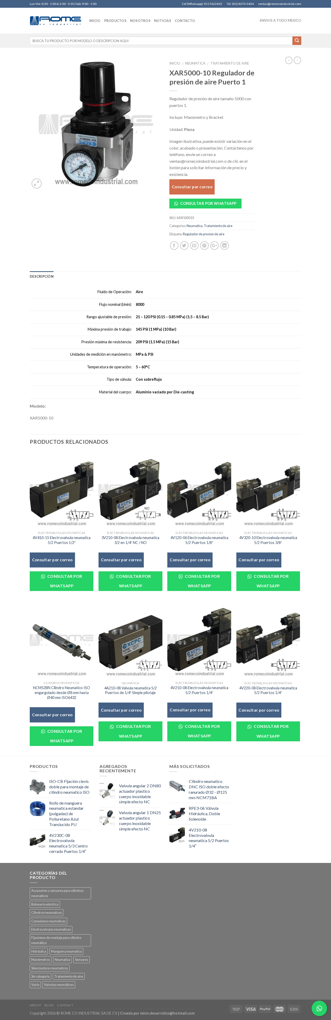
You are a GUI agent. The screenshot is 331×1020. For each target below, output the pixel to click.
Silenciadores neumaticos (49, 968)
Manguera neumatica (66, 951)
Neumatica (195, 63)
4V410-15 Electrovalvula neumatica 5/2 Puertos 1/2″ (62, 540)
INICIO (95, 21)
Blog (49, 1005)
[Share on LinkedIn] (224, 245)
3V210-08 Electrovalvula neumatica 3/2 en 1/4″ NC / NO (130, 540)
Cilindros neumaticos (46, 912)
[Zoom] (37, 183)
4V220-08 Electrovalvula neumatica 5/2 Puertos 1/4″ (268, 690)
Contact (65, 1005)
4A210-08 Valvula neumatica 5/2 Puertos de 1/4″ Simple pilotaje (130, 690)
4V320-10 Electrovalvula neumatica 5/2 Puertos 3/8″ (268, 540)
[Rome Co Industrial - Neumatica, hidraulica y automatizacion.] (55, 20)
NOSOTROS (140, 21)
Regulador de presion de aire (203, 234)
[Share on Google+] (214, 245)
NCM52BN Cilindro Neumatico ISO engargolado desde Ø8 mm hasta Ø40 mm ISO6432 (61, 692)
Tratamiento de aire (229, 63)
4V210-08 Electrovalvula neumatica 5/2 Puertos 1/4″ (199, 690)
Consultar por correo (192, 186)
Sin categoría (40, 976)
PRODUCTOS (115, 21)
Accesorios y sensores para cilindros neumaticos (57, 893)
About (35, 1005)
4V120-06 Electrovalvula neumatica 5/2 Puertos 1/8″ (199, 540)
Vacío (35, 985)
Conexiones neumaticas (48, 921)
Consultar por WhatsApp (208, 203)
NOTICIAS (162, 21)
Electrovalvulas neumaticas (51, 929)
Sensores (81, 959)
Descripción (42, 276)
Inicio (174, 63)
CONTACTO (185, 21)
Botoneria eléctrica (44, 904)
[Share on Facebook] (174, 245)
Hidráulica (38, 951)
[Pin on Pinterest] (204, 245)
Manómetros (40, 959)
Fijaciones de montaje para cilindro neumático (56, 940)
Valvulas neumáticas (59, 985)
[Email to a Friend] (194, 245)
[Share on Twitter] (184, 245)
